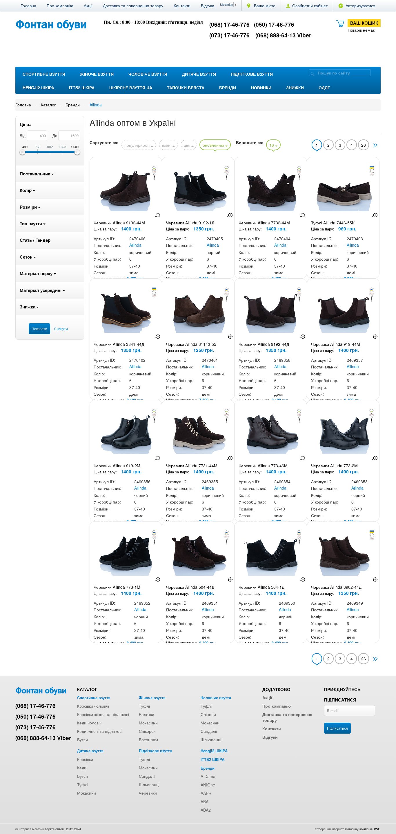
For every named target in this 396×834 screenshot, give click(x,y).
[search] (312, 73)
